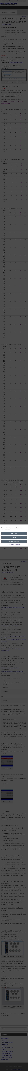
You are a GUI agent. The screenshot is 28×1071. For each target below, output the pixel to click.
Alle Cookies (14, 533)
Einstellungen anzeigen (14, 541)
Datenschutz (17, 544)
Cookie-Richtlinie (10, 544)
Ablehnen (14, 537)
